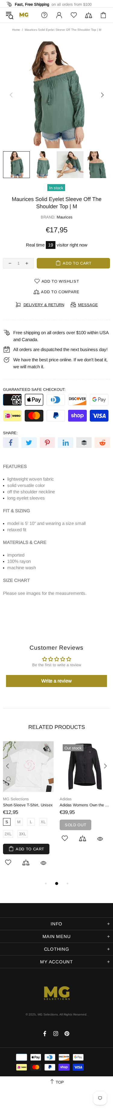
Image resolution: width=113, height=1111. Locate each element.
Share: (10, 433)
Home (16, 29)
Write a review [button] (56, 680)
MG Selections (23, 15)
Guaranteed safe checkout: (34, 389)
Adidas (66, 799)
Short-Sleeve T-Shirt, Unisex (28, 805)
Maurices (65, 217)
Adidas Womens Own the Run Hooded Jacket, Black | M (85, 805)
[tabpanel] (28, 810)
